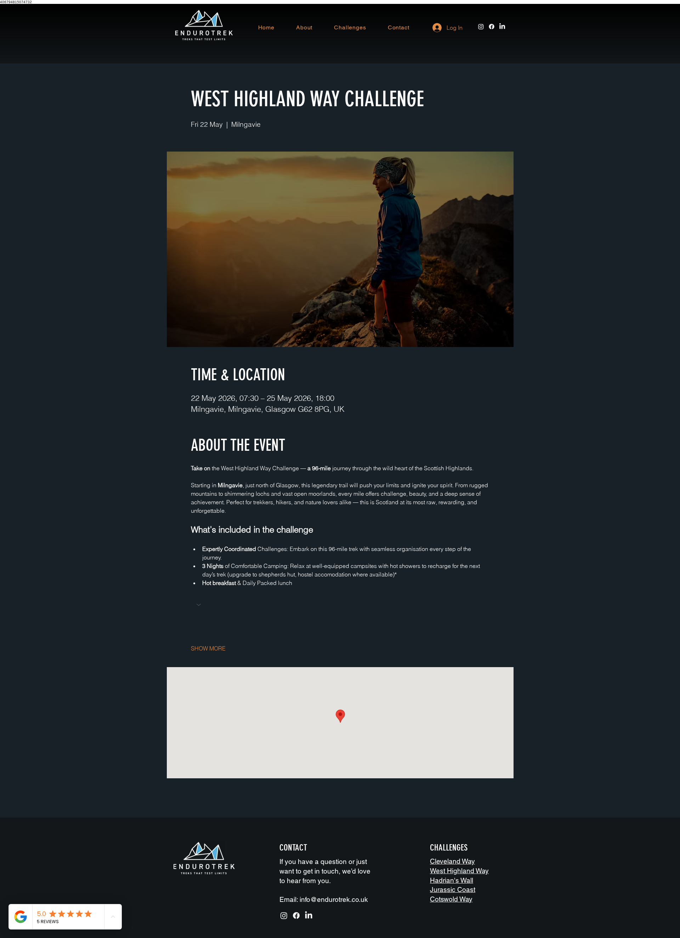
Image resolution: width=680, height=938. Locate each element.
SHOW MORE (208, 648)
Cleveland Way (452, 861)
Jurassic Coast (452, 889)
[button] (340, 605)
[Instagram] (480, 26)
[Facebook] (491, 26)
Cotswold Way (451, 899)
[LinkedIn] (502, 26)
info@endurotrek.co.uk (334, 899)
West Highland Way (459, 871)
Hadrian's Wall (451, 880)
